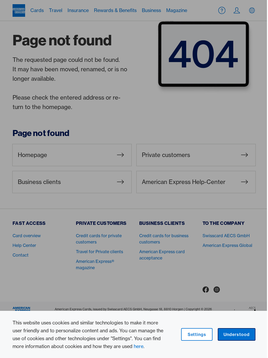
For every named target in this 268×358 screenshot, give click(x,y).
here (138, 346)
